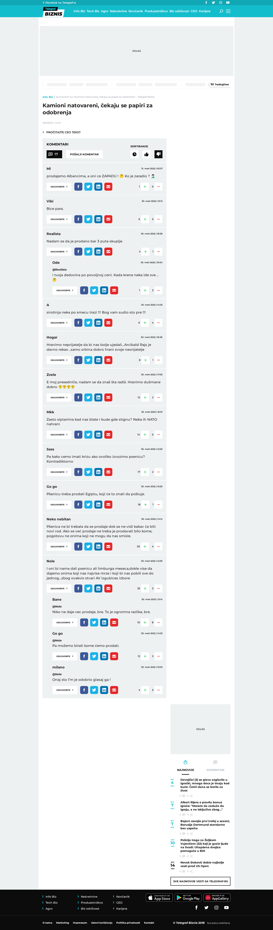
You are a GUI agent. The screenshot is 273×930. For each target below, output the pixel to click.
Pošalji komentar (84, 154)
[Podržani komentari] (146, 154)
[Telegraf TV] (227, 2)
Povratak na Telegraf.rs (61, 2)
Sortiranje (139, 146)
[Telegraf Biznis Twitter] (213, 2)
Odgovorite (59, 186)
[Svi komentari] (134, 154)
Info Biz (48, 97)
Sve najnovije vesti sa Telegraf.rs (200, 881)
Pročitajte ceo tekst (62, 132)
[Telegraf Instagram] (220, 2)
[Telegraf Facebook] (206, 2)
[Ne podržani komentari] (158, 154)
